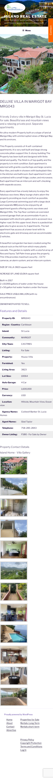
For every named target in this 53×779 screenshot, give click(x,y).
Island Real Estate (25, 16)
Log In (23, 750)
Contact (10, 726)
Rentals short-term (29, 726)
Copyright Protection (31, 743)
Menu (28, 30)
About (9, 723)
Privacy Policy (27, 739)
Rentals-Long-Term (30, 723)
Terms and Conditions (31, 746)
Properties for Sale (29, 719)
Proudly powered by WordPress (18, 714)
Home (9, 719)
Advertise (11, 730)
